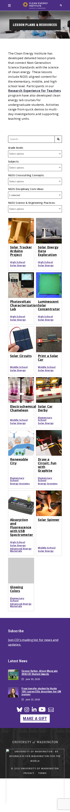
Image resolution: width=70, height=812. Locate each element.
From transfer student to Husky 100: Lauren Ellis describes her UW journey (41, 691)
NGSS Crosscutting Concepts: (26, 175)
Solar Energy (18, 265)
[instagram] (26, 710)
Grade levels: (16, 147)
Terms (42, 773)
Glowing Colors (16, 589)
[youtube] (42, 710)
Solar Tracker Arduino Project (21, 251)
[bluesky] (19, 710)
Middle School (19, 367)
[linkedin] (34, 710)
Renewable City (19, 461)
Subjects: (13, 161)
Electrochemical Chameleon (23, 408)
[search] (61, 5)
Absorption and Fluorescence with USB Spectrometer (21, 527)
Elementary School (45, 419)
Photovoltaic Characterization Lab (24, 305)
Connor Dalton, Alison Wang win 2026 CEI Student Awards (40, 672)
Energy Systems (20, 483)
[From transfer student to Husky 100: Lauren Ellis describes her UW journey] (13, 692)
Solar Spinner (49, 520)
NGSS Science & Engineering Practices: (31, 202)
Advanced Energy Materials (20, 550)
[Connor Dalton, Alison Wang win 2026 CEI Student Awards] (13, 675)
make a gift (35, 718)
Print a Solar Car (48, 358)
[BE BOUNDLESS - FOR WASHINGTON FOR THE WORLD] (35, 806)
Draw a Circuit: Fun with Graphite (47, 465)
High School (17, 262)
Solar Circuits (21, 356)
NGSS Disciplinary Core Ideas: (26, 189)
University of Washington (40, 768)
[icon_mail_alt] (51, 710)
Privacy (29, 773)
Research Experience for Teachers (34, 91)
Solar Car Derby (45, 408)
